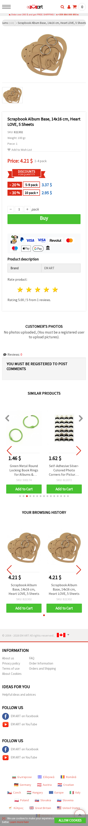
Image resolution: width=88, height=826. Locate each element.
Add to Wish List (22, 149)
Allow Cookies (70, 820)
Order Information (41, 663)
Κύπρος (18, 808)
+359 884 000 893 (67, 14)
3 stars (38, 289)
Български (25, 777)
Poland (24, 800)
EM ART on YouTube (24, 724)
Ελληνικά (48, 777)
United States (71, 808)
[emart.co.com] (28, 7)
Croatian (68, 785)
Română (71, 777)
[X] (3, 818)
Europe (59, 792)
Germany (25, 785)
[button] (20, 496)
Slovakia (45, 800)
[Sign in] (68, 6)
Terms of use (11, 668)
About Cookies (12, 674)
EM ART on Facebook (24, 716)
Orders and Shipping (42, 668)
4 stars (46, 289)
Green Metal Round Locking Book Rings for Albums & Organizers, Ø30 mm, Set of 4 (23, 470)
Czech (17, 792)
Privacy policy (11, 663)
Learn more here (19, 822)
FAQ (31, 658)
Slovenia (68, 800)
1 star (20, 289)
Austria (47, 785)
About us (8, 658)
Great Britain (43, 808)
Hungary (37, 792)
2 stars (29, 289)
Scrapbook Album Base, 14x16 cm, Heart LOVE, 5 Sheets (24, 589)
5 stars (55, 289)
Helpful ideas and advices (19, 694)
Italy (78, 792)
